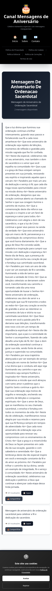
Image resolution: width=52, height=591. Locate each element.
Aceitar (26, 578)
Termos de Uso (26, 59)
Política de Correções (33, 54)
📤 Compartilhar (14, 499)
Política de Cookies (36, 50)
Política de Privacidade (15, 50)
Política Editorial (13, 54)
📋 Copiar (27, 493)
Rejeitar (26, 585)
